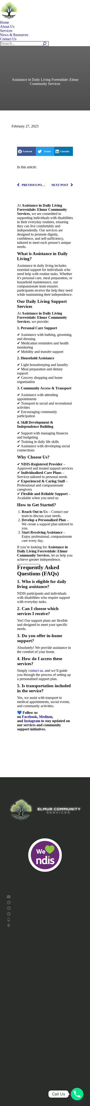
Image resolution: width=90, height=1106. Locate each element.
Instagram (32, 721)
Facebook (29, 717)
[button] (26, 151)
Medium (45, 717)
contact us (35, 671)
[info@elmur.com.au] (45, 896)
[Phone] (77, 1094)
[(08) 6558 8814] (45, 919)
